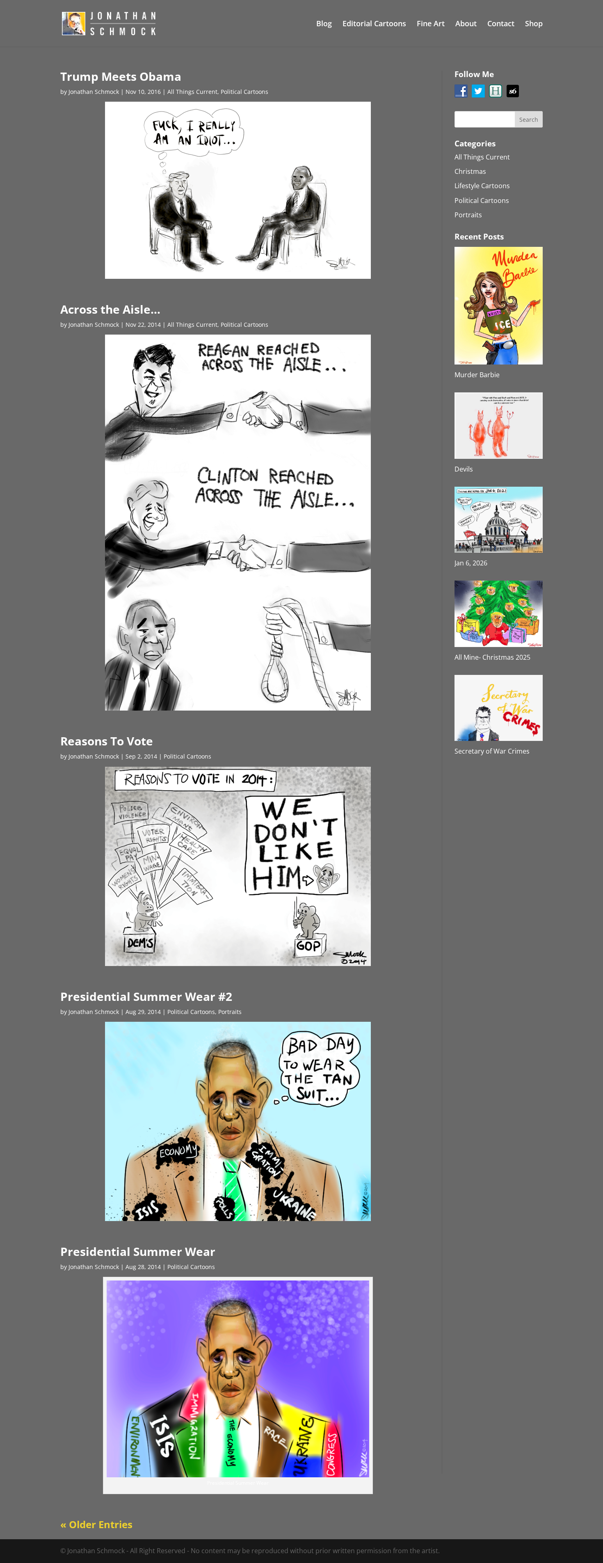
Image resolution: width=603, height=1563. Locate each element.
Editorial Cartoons (374, 24)
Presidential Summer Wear (137, 1251)
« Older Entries (96, 1524)
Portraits (230, 1012)
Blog (324, 24)
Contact (500, 24)
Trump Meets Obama (120, 76)
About (466, 24)
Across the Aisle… (110, 309)
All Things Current (192, 92)
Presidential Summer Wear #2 (146, 996)
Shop (534, 24)
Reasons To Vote (106, 741)
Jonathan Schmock (94, 92)
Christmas (470, 171)
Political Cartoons (244, 92)
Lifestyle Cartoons (482, 185)
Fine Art (431, 24)
